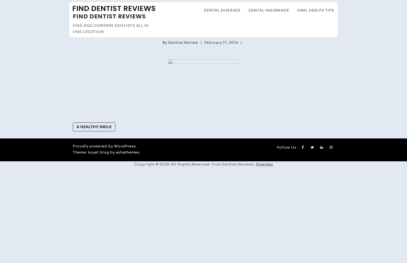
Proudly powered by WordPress (104, 146)
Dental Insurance (268, 10)
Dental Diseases (222, 10)
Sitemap (264, 164)
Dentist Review (183, 42)
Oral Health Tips (315, 10)
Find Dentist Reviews (109, 16)
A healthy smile (94, 127)
